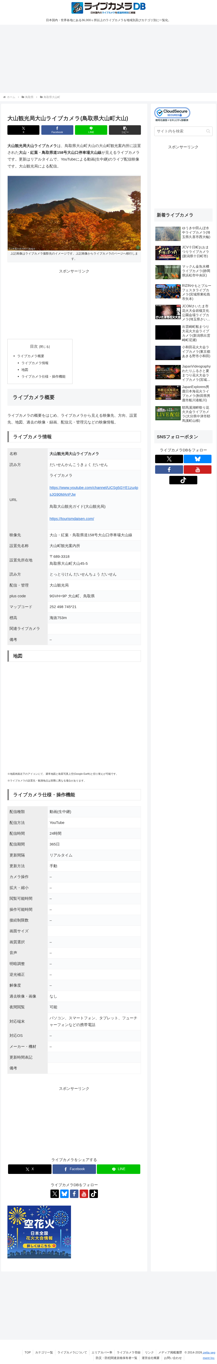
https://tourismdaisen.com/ (72, 519)
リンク (149, 1352)
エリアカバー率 (102, 1352)
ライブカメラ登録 (128, 1352)
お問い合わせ (173, 1358)
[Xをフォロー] (54, 1194)
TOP (28, 1352)
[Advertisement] (108, 58)
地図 (24, 370)
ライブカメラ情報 (35, 363)
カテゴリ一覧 (44, 1352)
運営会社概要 (151, 1358)
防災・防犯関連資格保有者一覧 (116, 1358)
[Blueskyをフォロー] (64, 1194)
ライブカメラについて (72, 1352)
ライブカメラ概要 (30, 356)
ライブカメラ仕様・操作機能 (43, 376)
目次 (34, 346)
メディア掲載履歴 (170, 1352)
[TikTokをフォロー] (93, 1194)
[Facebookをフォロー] (74, 1194)
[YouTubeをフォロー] (84, 1194)
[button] (125, 130)
